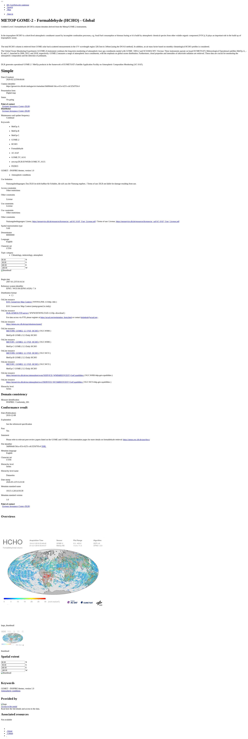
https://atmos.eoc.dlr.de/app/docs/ (136, 439)
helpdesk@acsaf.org (89, 317)
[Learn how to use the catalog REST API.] (6, 736)
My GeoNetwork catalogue (17, 5)
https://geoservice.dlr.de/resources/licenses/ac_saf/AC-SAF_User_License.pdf (64, 221)
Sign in (10, 14)
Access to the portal (9, 706)
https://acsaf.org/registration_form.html (56, 317)
